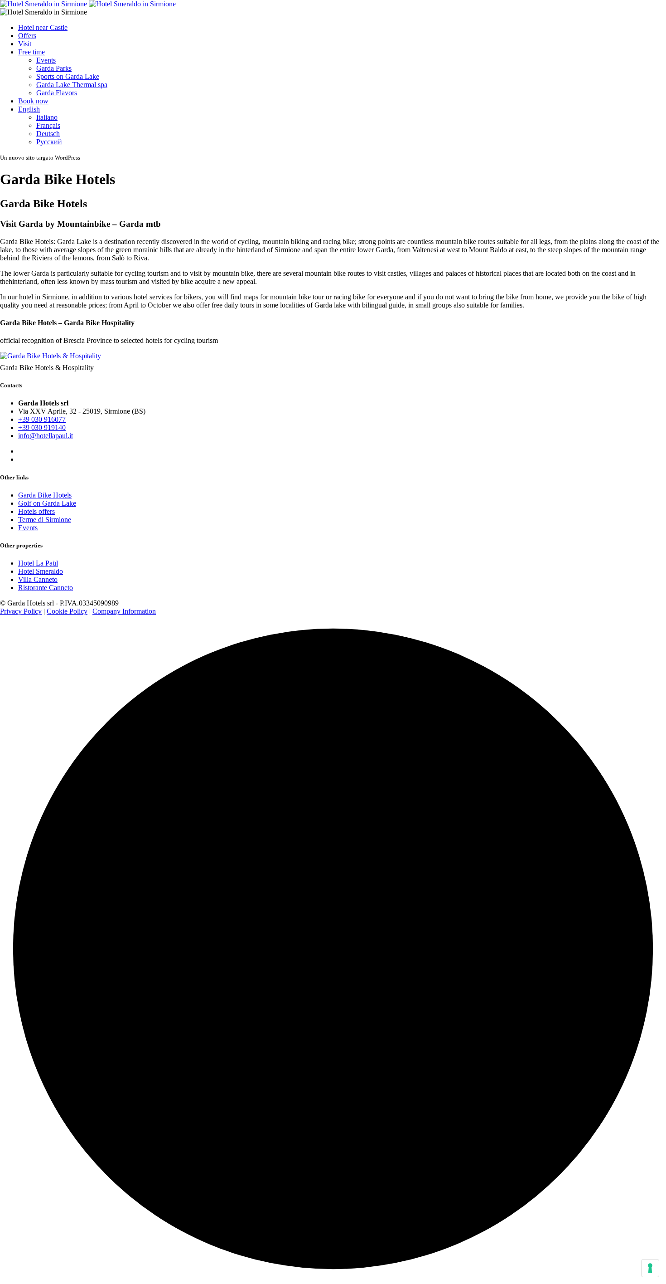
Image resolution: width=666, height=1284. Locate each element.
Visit (24, 44)
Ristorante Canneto (45, 587)
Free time (31, 52)
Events (46, 60)
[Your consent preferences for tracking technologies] (650, 1268)
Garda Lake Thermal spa (71, 84)
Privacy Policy (21, 611)
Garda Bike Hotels (45, 495)
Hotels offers (36, 511)
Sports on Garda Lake (67, 76)
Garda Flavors (56, 93)
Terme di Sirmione (44, 519)
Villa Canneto (38, 579)
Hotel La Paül (38, 563)
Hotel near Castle (43, 27)
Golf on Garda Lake (47, 503)
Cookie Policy (67, 611)
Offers (27, 35)
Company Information (124, 611)
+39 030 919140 (42, 427)
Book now (33, 101)
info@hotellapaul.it (45, 435)
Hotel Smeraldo (40, 571)
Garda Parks (54, 68)
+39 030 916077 (42, 419)
